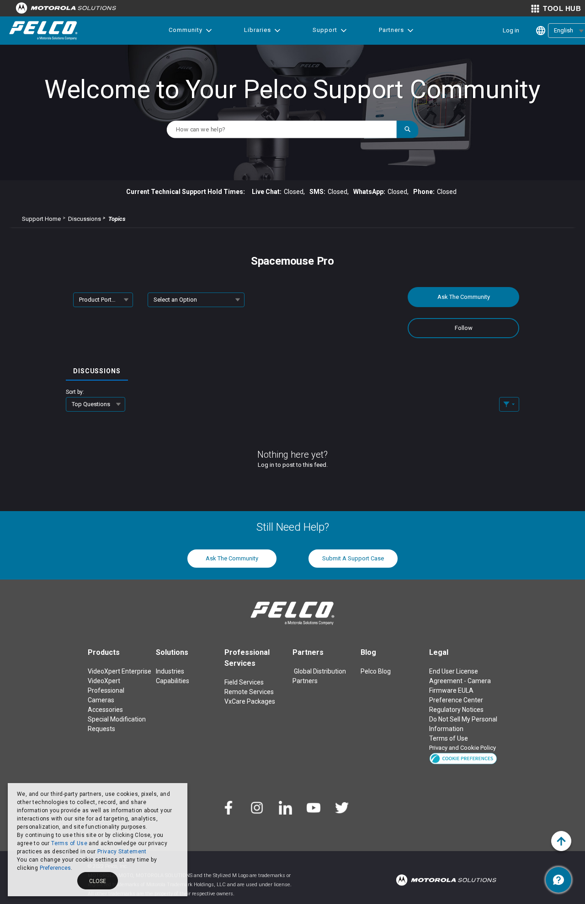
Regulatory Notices (456, 709)
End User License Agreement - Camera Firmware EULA (460, 681)
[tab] (97, 368)
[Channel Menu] (558, 880)
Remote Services (249, 691)
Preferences (55, 868)
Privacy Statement (122, 851)
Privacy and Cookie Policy (462, 747)
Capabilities (172, 681)
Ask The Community (463, 296)
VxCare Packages (249, 701)
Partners (391, 29)
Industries (170, 671)
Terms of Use (69, 843)
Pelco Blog (376, 671)
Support (325, 29)
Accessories (105, 709)
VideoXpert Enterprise (119, 671)
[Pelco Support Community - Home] (43, 30)
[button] (463, 757)
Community (185, 29)
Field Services (244, 682)
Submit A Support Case (353, 558)
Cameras (101, 700)
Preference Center (456, 700)
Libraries (257, 29)
